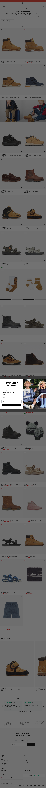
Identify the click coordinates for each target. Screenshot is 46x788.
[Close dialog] (44, 380)
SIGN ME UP (11, 405)
